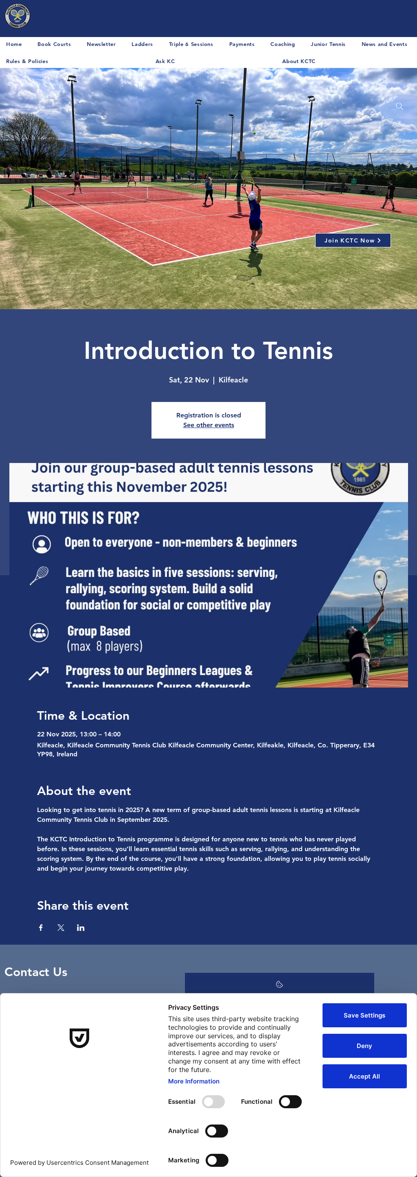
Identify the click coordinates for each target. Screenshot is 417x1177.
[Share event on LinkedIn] (81, 927)
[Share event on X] (61, 927)
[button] (386, 44)
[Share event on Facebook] (41, 927)
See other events (208, 425)
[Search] (399, 106)
